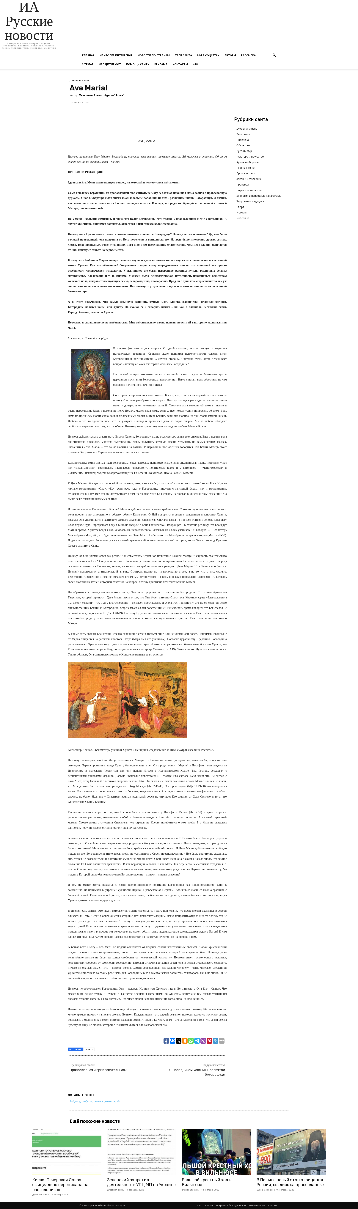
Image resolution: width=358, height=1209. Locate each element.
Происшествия (245, 173)
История (241, 212)
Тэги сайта (183, 55)
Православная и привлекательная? (98, 1070)
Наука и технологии (249, 190)
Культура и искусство (250, 156)
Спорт (240, 207)
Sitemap (88, 64)
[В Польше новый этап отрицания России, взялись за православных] (291, 1152)
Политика (242, 140)
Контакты (180, 64)
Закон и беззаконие (249, 179)
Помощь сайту (137, 64)
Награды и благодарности (231, 1205)
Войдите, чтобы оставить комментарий (95, 1101)
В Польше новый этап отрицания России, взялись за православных (291, 1182)
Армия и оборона (247, 162)
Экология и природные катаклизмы (258, 195)
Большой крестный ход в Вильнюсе (206, 1182)
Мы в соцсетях (208, 55)
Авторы (230, 55)
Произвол (242, 184)
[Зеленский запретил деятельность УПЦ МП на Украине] (141, 1152)
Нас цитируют (110, 64)
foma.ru (89, 1049)
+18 (195, 64)
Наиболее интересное (116, 55)
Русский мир (244, 151)
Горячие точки (245, 167)
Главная (88, 55)
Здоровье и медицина (250, 201)
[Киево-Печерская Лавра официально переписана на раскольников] (66, 1152)
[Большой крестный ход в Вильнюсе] (216, 1152)
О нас (198, 1205)
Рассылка (248, 55)
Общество (243, 145)
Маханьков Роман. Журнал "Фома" (101, 95)
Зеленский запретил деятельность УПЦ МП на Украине (141, 1182)
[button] (274, 55)
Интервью (242, 218)
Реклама (160, 64)
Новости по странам (154, 55)
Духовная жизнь (79, 80)
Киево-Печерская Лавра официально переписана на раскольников (60, 1184)
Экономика (243, 134)
